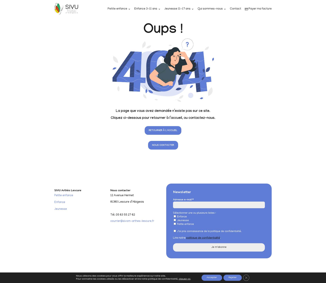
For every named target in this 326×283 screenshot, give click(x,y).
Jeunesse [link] (60, 209)
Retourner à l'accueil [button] (163, 130)
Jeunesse (182, 220)
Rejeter (233, 277)
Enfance (181, 217)
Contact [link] (235, 9)
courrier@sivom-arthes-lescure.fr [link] (132, 221)
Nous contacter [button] (163, 145)
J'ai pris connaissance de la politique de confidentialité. (209, 231)
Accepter (212, 277)
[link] (66, 9)
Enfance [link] (59, 202)
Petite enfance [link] (117, 9)
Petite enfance (185, 224)
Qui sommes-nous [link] (210, 9)
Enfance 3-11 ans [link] (145, 9)
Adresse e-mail (183, 200)
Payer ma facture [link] (260, 9)
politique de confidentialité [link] (203, 238)
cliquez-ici (184, 279)
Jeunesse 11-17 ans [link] (177, 9)
